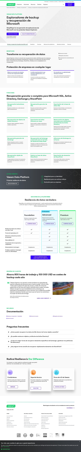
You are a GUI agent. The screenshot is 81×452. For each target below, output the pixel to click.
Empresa (45, 4)
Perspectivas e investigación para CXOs (65, 416)
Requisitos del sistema (64, 55)
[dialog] (40, 446)
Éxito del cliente (26, 419)
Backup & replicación (45, 428)
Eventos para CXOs (62, 417)
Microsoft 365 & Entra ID (45, 423)
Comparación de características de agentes (66, 58)
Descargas (46, 1)
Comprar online (61, 1)
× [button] (79, 441)
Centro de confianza (10, 426)
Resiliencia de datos (44, 417)
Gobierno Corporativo (10, 420)
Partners (39, 4)
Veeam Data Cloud (44, 420)
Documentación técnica (28, 417)
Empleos (8, 419)
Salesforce (43, 425)
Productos (19, 4)
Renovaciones (26, 420)
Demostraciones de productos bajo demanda (66, 425)
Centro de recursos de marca (12, 425)
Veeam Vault (43, 422)
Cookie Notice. (6, 446)
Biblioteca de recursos (62, 419)
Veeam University (27, 422)
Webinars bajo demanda (63, 422)
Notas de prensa (9, 423)
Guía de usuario (11, 318)
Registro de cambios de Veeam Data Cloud (31, 423)
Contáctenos (9, 422)
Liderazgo (8, 417)
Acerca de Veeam (10, 416)
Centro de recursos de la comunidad (30, 425)
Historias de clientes (62, 423)
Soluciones (26, 4)
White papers (61, 420)
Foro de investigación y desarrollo (29, 426)
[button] (40, 449)
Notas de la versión (63, 53)
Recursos (33, 4)
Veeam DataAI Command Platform (47, 416)
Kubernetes (43, 426)
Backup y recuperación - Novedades (15, 316)
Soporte (66, 1)
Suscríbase (70, 408)
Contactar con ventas (53, 1)
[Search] (63, 5)
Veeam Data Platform (45, 419)
